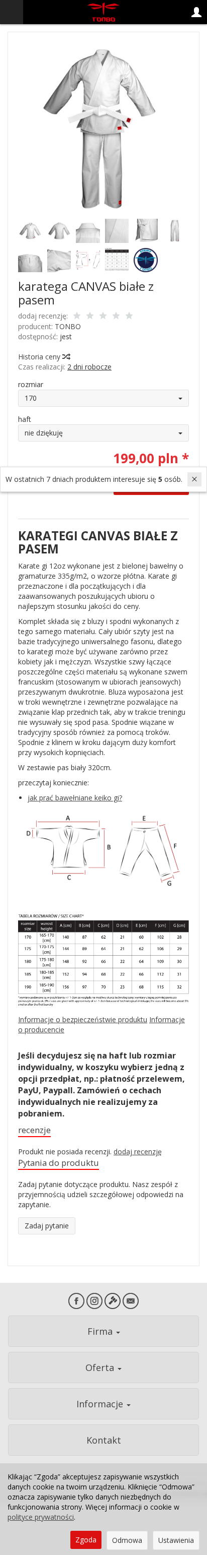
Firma (101, 1331)
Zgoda (85, 1539)
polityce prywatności (41, 1517)
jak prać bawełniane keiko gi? (75, 797)
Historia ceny (40, 356)
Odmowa (127, 1540)
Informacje (101, 1404)
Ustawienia (176, 1540)
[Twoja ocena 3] (103, 317)
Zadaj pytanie (47, 1225)
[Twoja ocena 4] (116, 317)
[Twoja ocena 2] (89, 317)
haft (24, 419)
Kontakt (103, 1440)
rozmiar (30, 384)
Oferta (101, 1367)
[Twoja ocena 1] (76, 317)
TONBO (68, 326)
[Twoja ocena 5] (129, 317)
